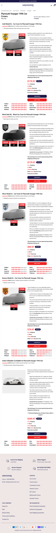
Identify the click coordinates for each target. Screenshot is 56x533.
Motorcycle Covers (35, 495)
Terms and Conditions (8, 516)
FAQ (3, 509)
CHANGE (36, 18)
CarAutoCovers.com (6, 10)
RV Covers (33, 492)
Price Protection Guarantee (37, 506)
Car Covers (16, 10)
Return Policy (6, 512)
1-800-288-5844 (10, 479)
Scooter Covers (34, 498)
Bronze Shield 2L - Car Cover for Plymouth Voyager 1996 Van (22, 278)
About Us (5, 506)
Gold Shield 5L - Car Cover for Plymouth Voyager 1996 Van (22, 24)
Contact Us (5, 519)
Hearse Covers (34, 488)
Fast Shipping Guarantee (37, 512)
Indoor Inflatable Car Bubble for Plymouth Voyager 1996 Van (22, 361)
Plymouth (22, 10)
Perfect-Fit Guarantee (36, 509)
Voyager (29, 10)
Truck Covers (33, 482)
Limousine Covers (35, 485)
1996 (34, 10)
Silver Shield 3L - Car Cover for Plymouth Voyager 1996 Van (22, 194)
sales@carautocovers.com (12, 482)
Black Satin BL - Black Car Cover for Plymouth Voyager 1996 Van (24, 114)
